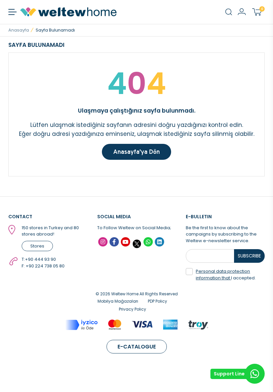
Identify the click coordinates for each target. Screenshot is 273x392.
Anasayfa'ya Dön (136, 151)
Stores (37, 246)
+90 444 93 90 (40, 259)
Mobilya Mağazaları (118, 301)
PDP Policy (157, 301)
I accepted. (226, 274)
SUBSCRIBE (249, 255)
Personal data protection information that (223, 274)
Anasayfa (18, 30)
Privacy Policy (132, 309)
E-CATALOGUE (137, 346)
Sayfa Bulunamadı (55, 30)
